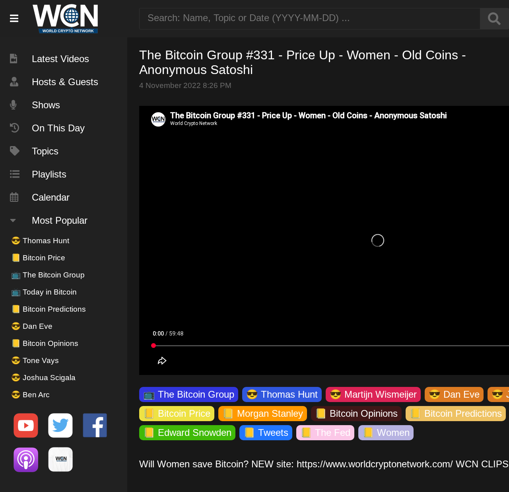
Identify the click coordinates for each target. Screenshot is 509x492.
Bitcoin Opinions (44, 343)
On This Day (58, 128)
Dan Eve (31, 326)
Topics (45, 151)
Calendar (51, 197)
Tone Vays (35, 360)
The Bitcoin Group (48, 275)
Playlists (49, 174)
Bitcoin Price (38, 258)
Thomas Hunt (40, 240)
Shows (46, 105)
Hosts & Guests (65, 81)
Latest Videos (60, 58)
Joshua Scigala (43, 377)
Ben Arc (30, 394)
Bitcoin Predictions (48, 309)
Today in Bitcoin (44, 292)
